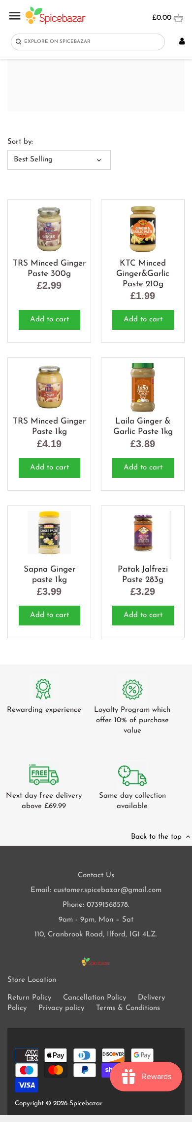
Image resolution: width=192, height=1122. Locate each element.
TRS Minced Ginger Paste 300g (49, 268)
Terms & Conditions (128, 1008)
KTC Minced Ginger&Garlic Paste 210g (142, 273)
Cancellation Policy (94, 998)
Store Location (31, 980)
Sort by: (20, 142)
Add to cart (49, 319)
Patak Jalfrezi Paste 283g (143, 574)
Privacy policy (61, 1008)
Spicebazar (85, 1103)
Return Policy (29, 998)
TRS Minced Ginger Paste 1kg (49, 426)
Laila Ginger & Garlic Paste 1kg (143, 426)
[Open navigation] (14, 15)
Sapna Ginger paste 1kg (49, 574)
